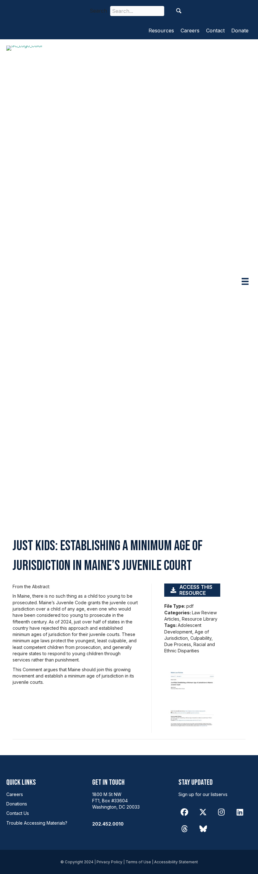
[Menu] (245, 281)
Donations (16, 803)
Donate (240, 30)
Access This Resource (195, 590)
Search (98, 11)
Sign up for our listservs (202, 794)
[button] (178, 11)
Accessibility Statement (176, 862)
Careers (190, 30)
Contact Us (17, 813)
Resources (161, 30)
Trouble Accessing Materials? (36, 823)
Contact (215, 30)
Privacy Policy (109, 862)
